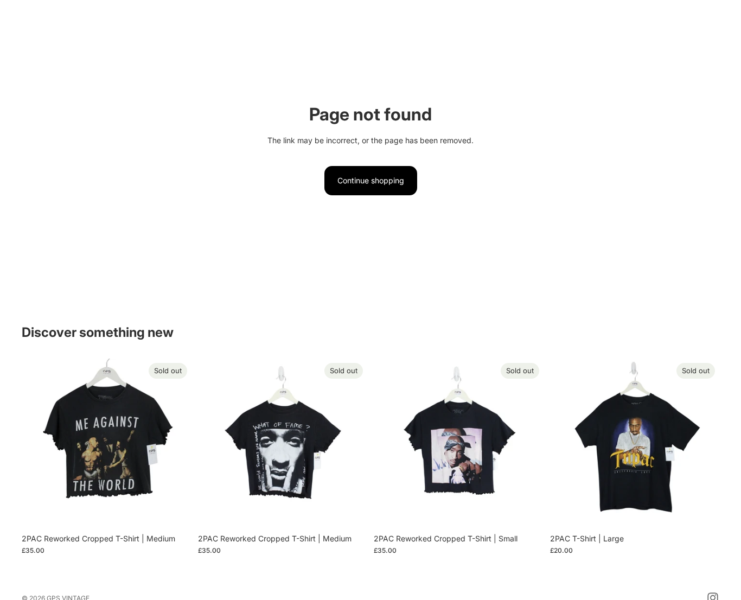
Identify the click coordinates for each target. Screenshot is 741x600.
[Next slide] (175, 443)
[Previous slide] (38, 443)
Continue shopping (370, 180)
